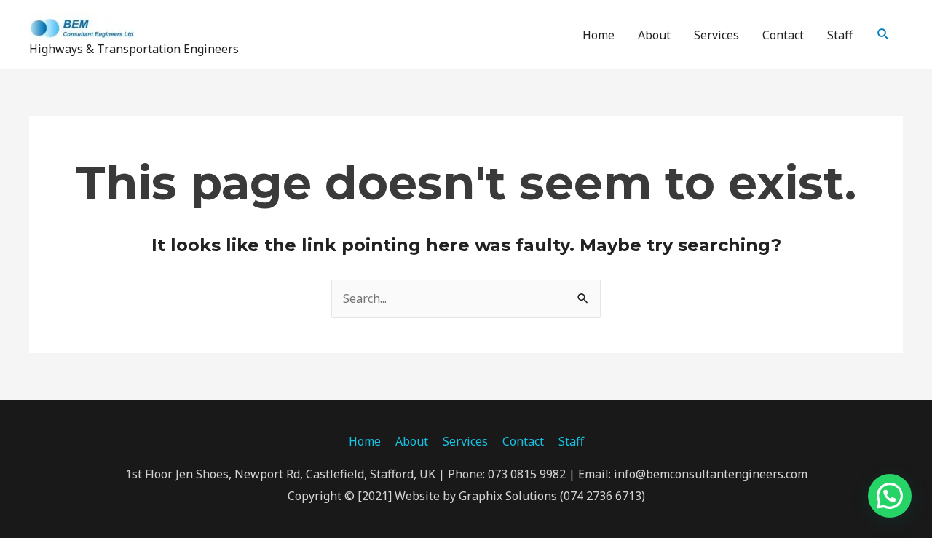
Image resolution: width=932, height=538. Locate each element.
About (654, 35)
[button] (883, 34)
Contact (783, 35)
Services (716, 35)
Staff (840, 35)
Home (598, 35)
